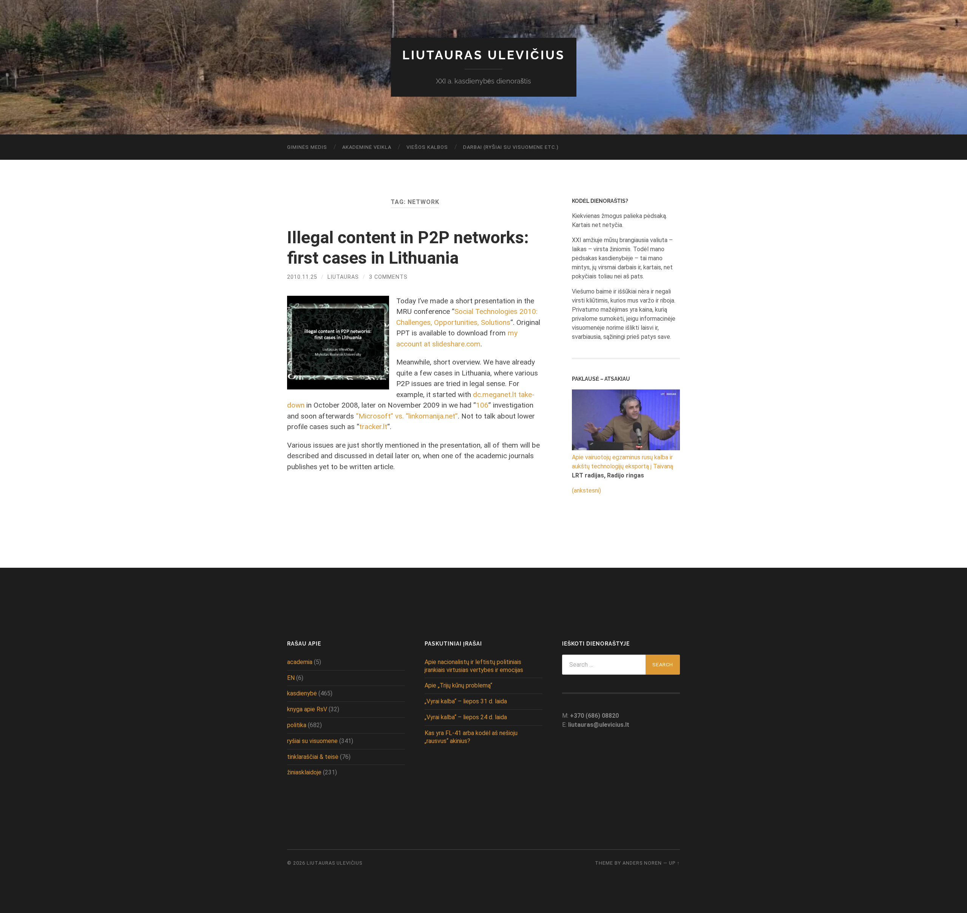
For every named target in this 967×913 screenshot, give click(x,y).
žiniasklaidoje (304, 772)
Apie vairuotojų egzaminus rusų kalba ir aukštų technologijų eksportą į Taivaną (622, 462)
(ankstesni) (586, 490)
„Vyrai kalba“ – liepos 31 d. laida (466, 701)
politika (296, 725)
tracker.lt (373, 426)
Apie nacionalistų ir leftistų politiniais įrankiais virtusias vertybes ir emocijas (474, 666)
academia (299, 662)
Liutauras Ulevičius (483, 55)
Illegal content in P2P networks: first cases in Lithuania (408, 247)
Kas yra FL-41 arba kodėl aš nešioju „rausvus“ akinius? (471, 737)
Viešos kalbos (427, 147)
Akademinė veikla (366, 147)
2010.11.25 (302, 277)
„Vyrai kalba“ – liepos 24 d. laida (466, 717)
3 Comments (388, 277)
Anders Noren (642, 863)
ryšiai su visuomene (312, 741)
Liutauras (343, 277)
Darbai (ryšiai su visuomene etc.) (511, 147)
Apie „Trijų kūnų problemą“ (458, 685)
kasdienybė (302, 693)
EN (291, 677)
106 (482, 405)
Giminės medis (307, 147)
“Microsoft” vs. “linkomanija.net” (407, 416)
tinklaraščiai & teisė (312, 756)
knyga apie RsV (307, 709)
